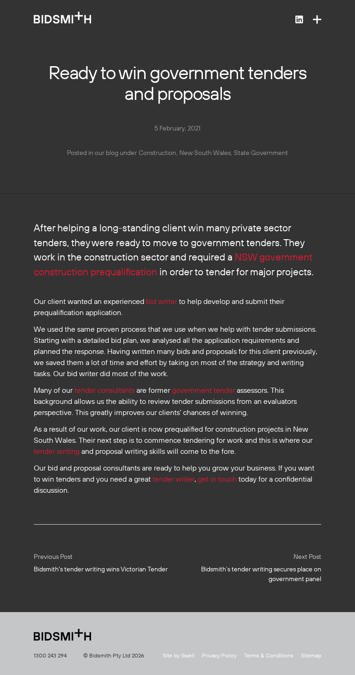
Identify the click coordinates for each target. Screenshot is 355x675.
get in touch (217, 479)
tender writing (57, 452)
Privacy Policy (219, 656)
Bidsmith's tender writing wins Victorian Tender (101, 563)
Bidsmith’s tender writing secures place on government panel (261, 568)
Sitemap (311, 656)
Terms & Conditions (269, 656)
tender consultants (104, 391)
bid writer (161, 302)
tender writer (174, 479)
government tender (203, 391)
